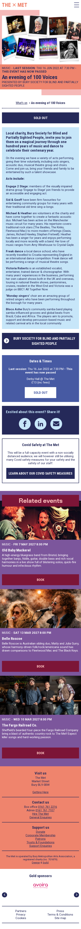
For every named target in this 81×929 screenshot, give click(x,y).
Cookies (21, 918)
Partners (20, 911)
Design (36, 862)
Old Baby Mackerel (16, 550)
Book (40, 580)
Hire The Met (40, 814)
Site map (60, 918)
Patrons (40, 839)
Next (76, 894)
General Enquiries (40, 817)
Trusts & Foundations (40, 842)
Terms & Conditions (60, 914)
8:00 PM (42, 544)
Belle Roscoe (12, 638)
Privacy (20, 914)
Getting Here (40, 792)
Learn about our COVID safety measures (40, 473)
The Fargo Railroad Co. (19, 725)
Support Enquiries (40, 846)
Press (60, 911)
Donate (40, 832)
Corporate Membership (40, 835)
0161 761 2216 (47, 807)
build (46, 862)
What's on (21, 103)
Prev (4, 894)
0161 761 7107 (45, 810)
